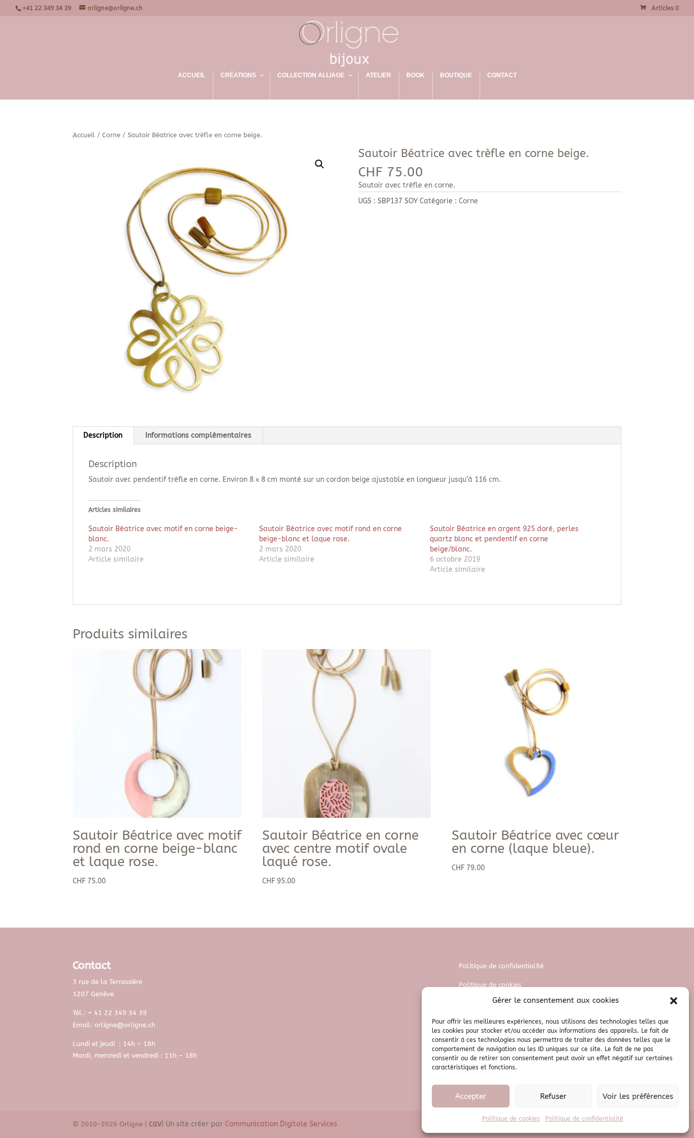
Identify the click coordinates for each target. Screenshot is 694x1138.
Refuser (553, 1096)
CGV (155, 1124)
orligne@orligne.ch (124, 1025)
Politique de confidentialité (584, 1118)
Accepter (470, 1096)
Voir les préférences (638, 1096)
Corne (111, 135)
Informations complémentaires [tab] (198, 435)
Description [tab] (102, 435)
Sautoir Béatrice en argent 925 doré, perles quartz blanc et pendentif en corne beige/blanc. (504, 539)
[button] (674, 1001)
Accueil (84, 135)
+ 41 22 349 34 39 (117, 1013)
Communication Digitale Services (281, 1124)
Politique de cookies (511, 1118)
